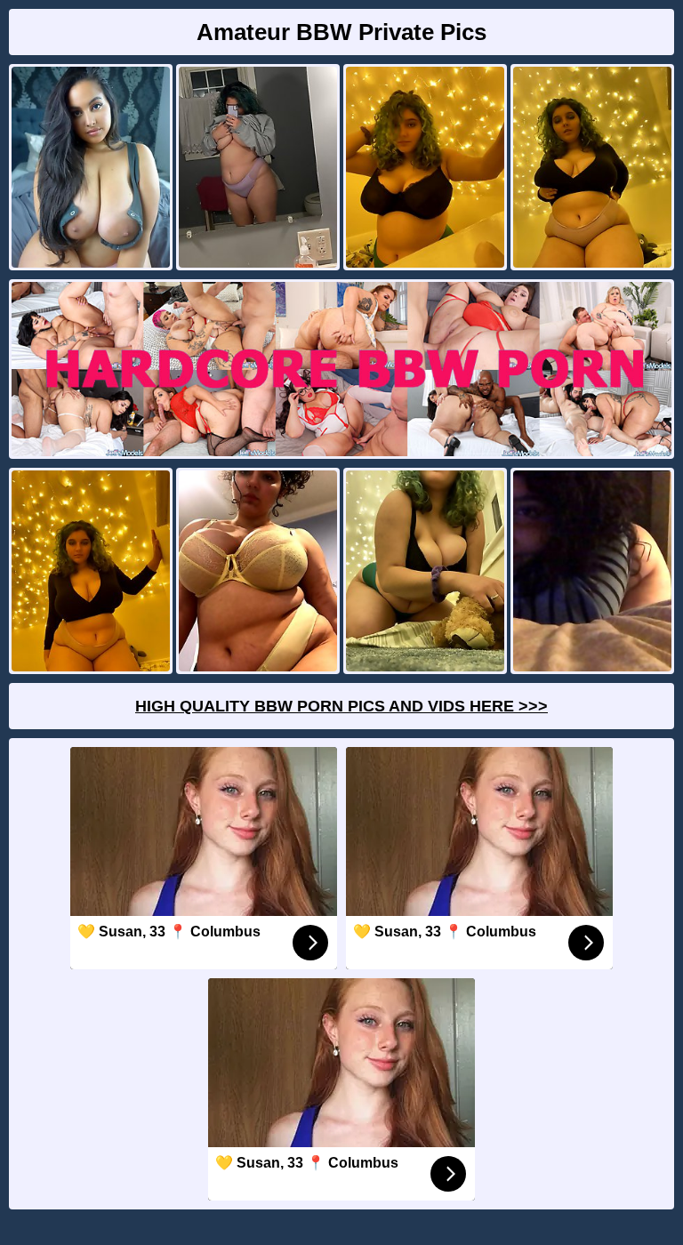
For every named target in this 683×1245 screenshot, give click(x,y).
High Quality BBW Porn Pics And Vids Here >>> (341, 706)
